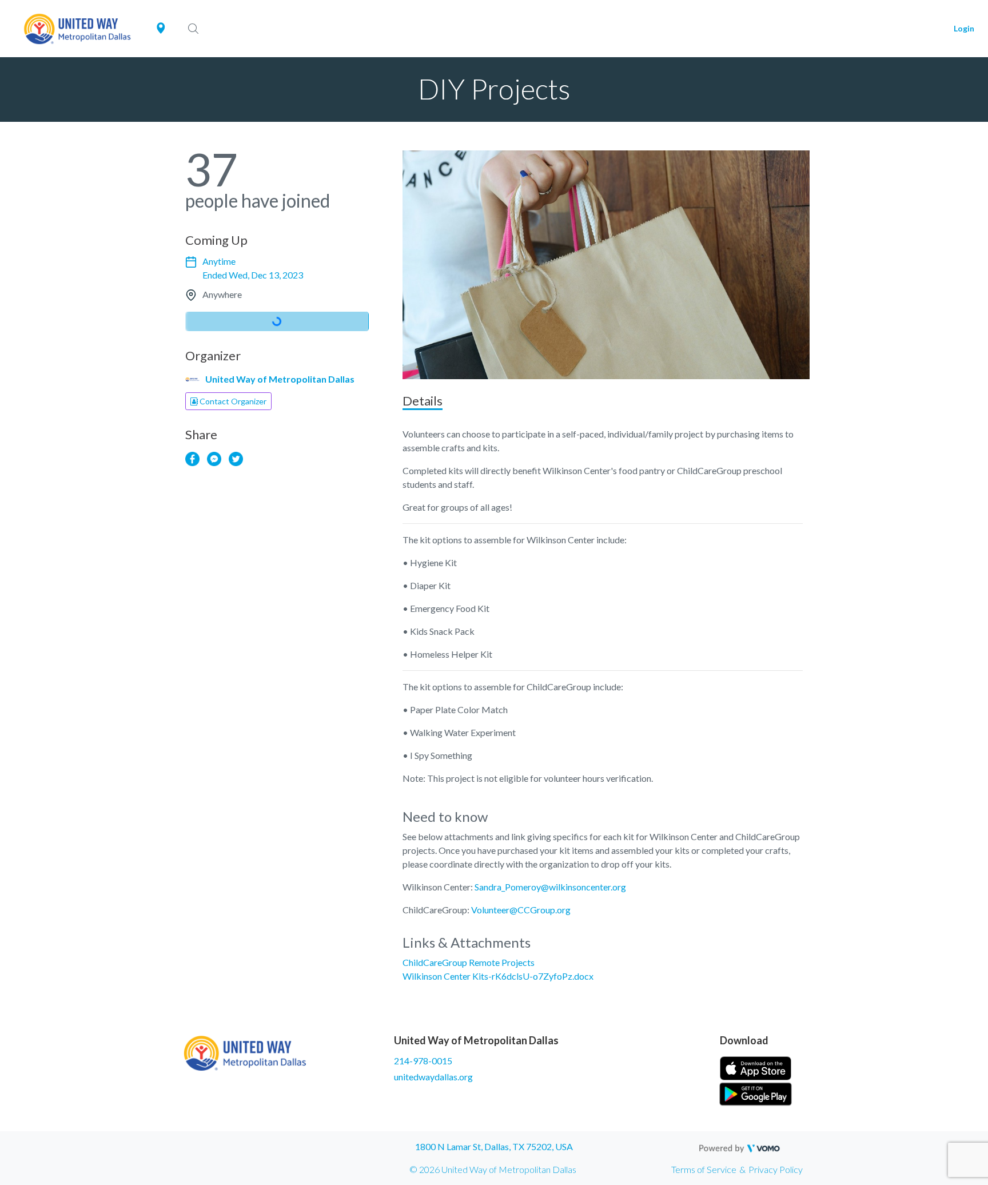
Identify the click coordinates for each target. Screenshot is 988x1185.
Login (964, 28)
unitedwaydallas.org (433, 1076)
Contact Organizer (232, 401)
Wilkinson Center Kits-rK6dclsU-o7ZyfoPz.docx (498, 976)
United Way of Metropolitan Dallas (279, 378)
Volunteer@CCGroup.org (521, 909)
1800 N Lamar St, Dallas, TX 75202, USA (494, 1146)
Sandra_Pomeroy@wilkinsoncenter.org (550, 886)
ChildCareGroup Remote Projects (469, 962)
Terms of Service (703, 1169)
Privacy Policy (775, 1169)
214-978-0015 (423, 1060)
